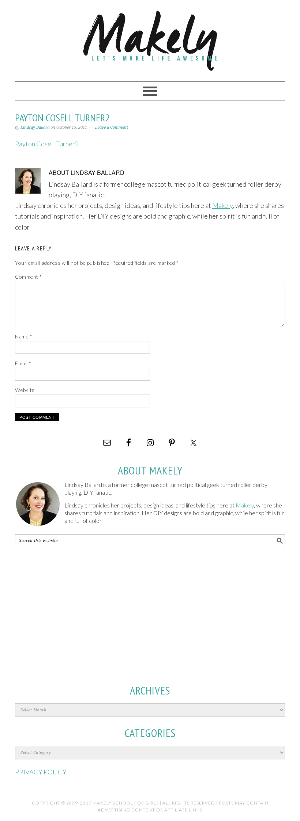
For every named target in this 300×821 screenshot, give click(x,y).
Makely (150, 37)
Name (23, 336)
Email (23, 363)
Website (25, 390)
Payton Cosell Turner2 (47, 144)
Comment (28, 277)
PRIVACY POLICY (41, 772)
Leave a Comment (111, 127)
